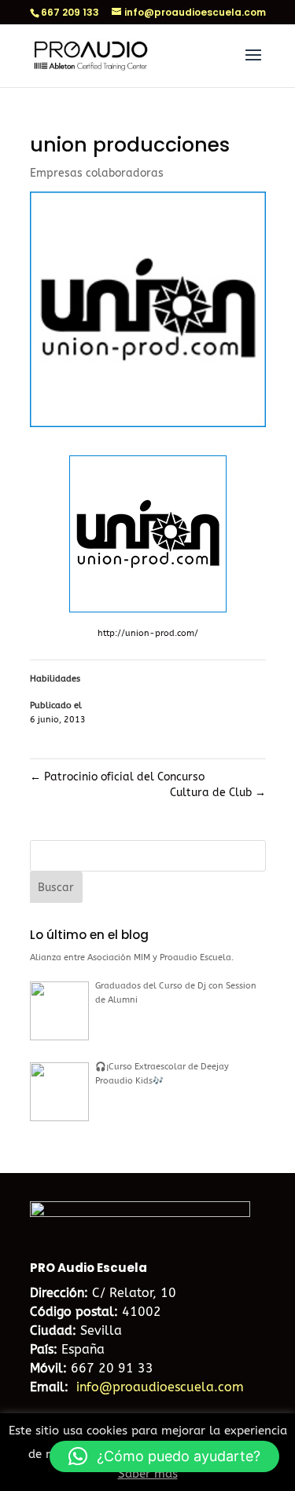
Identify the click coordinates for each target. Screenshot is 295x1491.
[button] (164, 1456)
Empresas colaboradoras (97, 173)
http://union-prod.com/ (148, 633)
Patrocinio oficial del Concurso (117, 777)
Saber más (148, 1474)
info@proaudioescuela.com (160, 1387)
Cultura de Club (218, 792)
